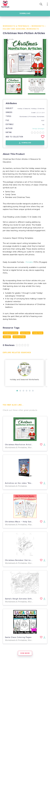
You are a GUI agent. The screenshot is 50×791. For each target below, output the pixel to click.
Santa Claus (25, 333)
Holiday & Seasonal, (24, 108)
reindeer (7, 337)
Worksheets (38, 26)
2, (38, 112)
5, (42, 112)
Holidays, (34, 108)
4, (41, 112)
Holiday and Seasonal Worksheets (21, 29)
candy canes (37, 333)
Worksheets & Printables (16, 26)
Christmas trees (19, 337)
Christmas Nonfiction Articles (19, 444)
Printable (29, 262)
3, (39, 112)
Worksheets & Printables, (28, 116)
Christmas (40, 108)
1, (36, 112)
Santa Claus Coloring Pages (18, 637)
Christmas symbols (10, 333)
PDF (42, 120)
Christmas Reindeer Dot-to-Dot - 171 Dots (25, 560)
